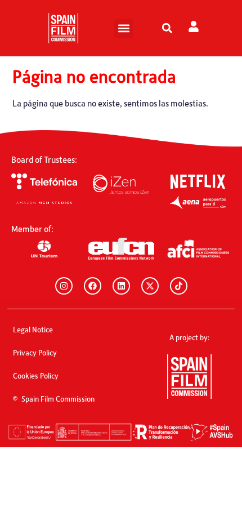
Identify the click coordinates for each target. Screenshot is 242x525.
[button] (123, 28)
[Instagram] (64, 286)
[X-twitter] (150, 286)
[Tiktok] (178, 286)
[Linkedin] (121, 286)
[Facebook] (92, 286)
